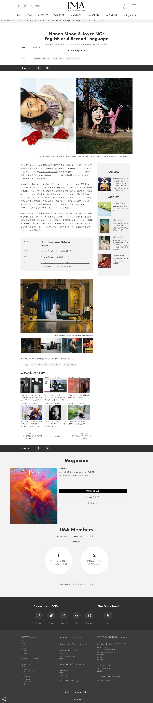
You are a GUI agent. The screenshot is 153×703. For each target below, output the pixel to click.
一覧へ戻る (57, 436)
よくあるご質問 (101, 647)
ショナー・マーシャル (41, 59)
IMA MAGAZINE (64, 670)
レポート (24, 667)
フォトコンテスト (64, 675)
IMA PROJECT (72, 664)
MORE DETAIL (92, 491)
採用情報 (99, 657)
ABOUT (61, 668)
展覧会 (24, 643)
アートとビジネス (27, 681)
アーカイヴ (25, 674)
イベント (24, 645)
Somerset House (47, 257)
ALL (23, 641)
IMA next (72, 637)
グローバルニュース (21, 21)
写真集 (61, 659)
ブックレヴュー (26, 669)
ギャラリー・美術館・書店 (67, 656)
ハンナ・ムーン (58, 59)
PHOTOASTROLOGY (112, 637)
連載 (23, 684)
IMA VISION (69, 680)
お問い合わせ (101, 659)
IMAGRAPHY (74, 643)
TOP (2, 21)
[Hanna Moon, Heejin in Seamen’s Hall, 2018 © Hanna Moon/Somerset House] (56, 306)
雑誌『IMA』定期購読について (106, 650)
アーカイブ (55, 377)
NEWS (29, 637)
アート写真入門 (26, 679)
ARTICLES (9, 21)
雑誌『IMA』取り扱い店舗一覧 (106, 652)
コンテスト (25, 650)
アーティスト (63, 654)
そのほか (24, 653)
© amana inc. (76, 699)
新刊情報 (24, 648)
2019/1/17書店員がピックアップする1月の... (34, 435)
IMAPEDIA (70, 650)
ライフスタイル (26, 677)
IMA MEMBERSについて (104, 680)
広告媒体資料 (101, 654)
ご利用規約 (100, 671)
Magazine (77, 460)
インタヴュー (33, 377)
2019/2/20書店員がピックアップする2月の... (80, 435)
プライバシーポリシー (103, 668)
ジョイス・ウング (73, 59)
